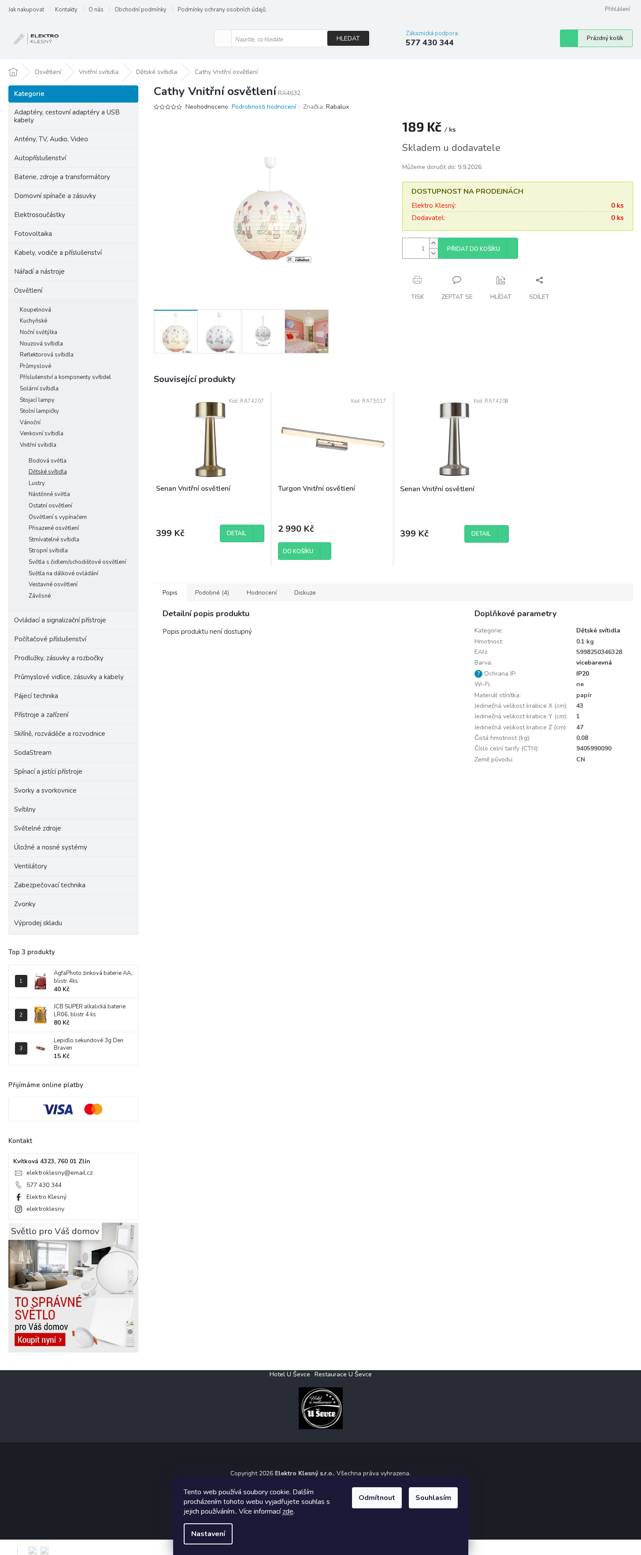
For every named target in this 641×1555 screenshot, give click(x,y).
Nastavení (208, 1534)
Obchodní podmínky (141, 10)
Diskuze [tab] (305, 592)
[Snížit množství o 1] (433, 253)
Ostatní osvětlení (50, 506)
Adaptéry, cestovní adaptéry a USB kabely (67, 116)
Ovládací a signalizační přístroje (60, 620)
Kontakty (66, 10)
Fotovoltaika (33, 233)
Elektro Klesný (46, 1197)
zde (287, 1511)
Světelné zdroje (37, 828)
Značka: (326, 107)
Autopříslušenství (40, 158)
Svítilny (25, 809)
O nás (96, 10)
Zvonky (25, 904)
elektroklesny (45, 1209)
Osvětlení (28, 290)
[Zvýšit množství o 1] (433, 243)
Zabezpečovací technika (49, 885)
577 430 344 (44, 1185)
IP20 (582, 673)
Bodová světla (48, 461)
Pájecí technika (36, 695)
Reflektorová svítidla (47, 355)
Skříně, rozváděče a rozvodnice (59, 733)
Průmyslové (35, 366)
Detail (236, 533)
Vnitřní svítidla (38, 445)
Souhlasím (433, 1498)
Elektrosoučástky (39, 214)
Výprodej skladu (38, 923)
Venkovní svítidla (41, 433)
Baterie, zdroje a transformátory (62, 177)
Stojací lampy (37, 400)
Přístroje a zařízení (41, 714)
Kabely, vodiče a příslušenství (58, 252)
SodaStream (33, 752)
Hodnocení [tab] (262, 592)
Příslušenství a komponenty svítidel (65, 377)
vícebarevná (594, 662)
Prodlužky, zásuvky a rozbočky (59, 658)
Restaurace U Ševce (343, 1374)
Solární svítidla (39, 389)
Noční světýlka (38, 332)
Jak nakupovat (26, 10)
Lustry (37, 483)
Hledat (348, 38)
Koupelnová (35, 310)
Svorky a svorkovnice (45, 790)
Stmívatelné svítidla (54, 540)
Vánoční (30, 422)
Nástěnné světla (49, 494)
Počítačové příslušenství (50, 639)
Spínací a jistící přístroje (48, 771)
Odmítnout (377, 1498)
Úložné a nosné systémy (50, 847)
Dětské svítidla (48, 472)
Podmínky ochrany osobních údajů (222, 10)
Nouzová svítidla (41, 344)
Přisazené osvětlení (54, 528)
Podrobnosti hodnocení (264, 107)
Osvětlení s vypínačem (58, 517)
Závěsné (40, 596)
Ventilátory (30, 866)
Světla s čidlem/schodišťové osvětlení (77, 562)
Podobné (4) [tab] (212, 592)
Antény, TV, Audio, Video (51, 139)
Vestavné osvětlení (53, 584)
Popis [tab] (170, 592)
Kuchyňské (33, 321)
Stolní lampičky (39, 411)
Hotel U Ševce (290, 1374)
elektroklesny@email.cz (59, 1173)
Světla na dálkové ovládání (63, 573)
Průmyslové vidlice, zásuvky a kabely (69, 677)
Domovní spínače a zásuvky (55, 195)
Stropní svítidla (48, 551)
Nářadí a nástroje (39, 271)
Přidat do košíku (473, 249)
